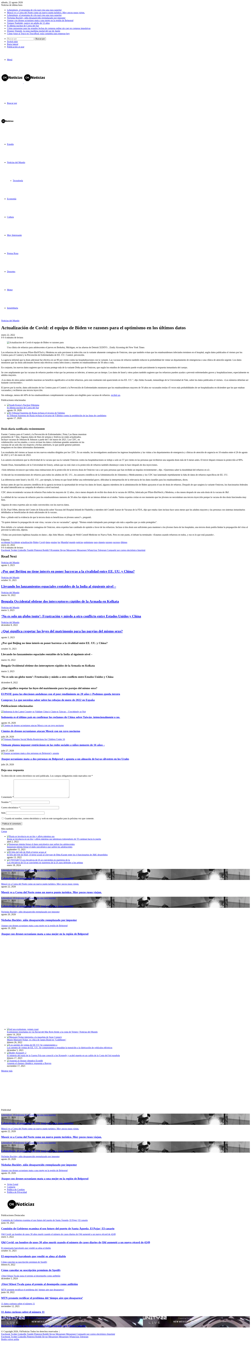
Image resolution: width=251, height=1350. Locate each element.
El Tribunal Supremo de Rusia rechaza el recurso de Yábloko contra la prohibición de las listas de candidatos (56, 415)
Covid (42, 542)
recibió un (115, 395)
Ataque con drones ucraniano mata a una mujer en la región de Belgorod (40, 20)
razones (108, 542)
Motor (10, 290)
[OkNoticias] (23, 82)
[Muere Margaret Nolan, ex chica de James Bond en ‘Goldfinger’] (34, 1037)
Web (3, 813)
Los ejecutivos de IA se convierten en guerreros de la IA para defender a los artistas (45, 862)
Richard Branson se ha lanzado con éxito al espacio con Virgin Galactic (43, 1325)
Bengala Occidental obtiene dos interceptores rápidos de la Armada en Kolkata (60, 601)
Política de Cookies (16, 1189)
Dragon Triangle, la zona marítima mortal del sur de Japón (33, 31)
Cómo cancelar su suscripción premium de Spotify (31, 1270)
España (10, 144)
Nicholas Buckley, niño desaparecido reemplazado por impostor (36, 18)
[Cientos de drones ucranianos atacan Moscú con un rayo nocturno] (32, 725)
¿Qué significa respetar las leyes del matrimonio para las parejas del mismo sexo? (62, 631)
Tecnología (18, 180)
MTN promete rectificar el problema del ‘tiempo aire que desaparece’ (42, 1297)
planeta (101, 542)
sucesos (116, 542)
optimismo (88, 542)
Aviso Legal (12, 1184)
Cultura (10, 217)
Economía (11, 199)
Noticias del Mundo (16, 162)
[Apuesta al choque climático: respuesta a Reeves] (25, 1060)
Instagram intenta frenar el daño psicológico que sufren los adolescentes (39, 847)
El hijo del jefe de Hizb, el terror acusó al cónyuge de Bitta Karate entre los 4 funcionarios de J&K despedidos (57, 854)
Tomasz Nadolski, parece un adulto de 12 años (28, 23)
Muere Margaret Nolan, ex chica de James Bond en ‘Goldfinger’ (36, 1039)
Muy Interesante (14, 235)
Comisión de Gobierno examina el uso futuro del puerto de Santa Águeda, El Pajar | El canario (57, 1228)
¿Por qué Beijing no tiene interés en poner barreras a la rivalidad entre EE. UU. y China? (68, 571)
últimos (124, 542)
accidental (5, 542)
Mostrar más (6, 1071)
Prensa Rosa (12, 253)
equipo (54, 542)
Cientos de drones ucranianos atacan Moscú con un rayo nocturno (40, 731)
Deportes (11, 271)
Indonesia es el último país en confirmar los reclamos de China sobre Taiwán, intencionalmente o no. (60, 717)
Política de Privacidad (17, 1192)
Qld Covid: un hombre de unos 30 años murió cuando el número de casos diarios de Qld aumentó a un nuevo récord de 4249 (75, 1242)
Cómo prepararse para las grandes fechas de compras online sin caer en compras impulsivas (48, 28)
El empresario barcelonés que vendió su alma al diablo (33, 1256)
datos (47, 542)
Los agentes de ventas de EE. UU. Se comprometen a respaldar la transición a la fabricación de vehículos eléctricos (59, 1047)
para (96, 542)
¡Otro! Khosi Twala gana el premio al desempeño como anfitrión (39, 1284)
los (59, 542)
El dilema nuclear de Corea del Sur (23, 25)
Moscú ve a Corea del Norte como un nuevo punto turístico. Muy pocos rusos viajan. (46, 12)
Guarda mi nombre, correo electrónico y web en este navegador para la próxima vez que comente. (49, 818)
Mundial (65, 542)
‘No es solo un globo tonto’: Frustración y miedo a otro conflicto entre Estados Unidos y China (71, 616)
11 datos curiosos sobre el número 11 (23, 1311)
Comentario (7, 797)
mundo (72, 542)
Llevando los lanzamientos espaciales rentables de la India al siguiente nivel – (58, 586)
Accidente (15, 542)
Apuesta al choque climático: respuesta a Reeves (29, 1063)
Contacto (11, 1187)
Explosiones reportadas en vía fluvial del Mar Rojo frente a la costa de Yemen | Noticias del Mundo (52, 1032)
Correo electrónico (10, 807)
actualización (27, 542)
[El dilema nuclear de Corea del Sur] (23, 405)
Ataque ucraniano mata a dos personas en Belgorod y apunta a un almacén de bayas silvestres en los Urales (65, 758)
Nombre (5, 802)
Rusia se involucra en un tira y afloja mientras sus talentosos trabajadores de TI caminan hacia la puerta (54, 839)
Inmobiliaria (12, 308)
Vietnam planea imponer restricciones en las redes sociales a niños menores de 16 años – (53, 744)
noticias (79, 542)
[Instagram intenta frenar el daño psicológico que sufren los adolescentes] (41, 844)
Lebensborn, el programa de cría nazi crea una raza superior (34, 10)
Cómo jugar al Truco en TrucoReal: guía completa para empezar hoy (38, 33)
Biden (36, 542)
